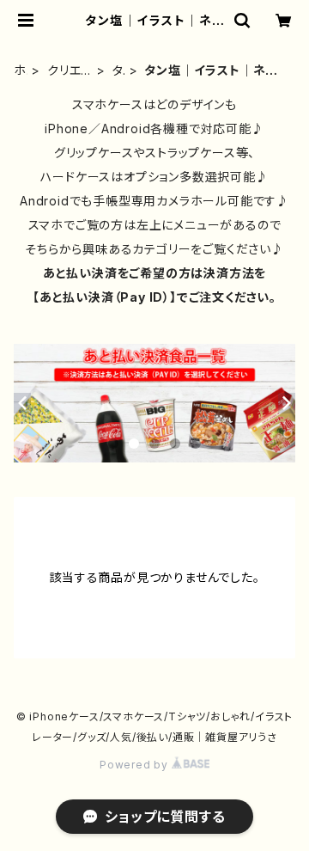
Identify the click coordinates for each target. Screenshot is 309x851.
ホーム (20, 71)
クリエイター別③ (69, 71)
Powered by (136, 764)
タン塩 (118, 71)
